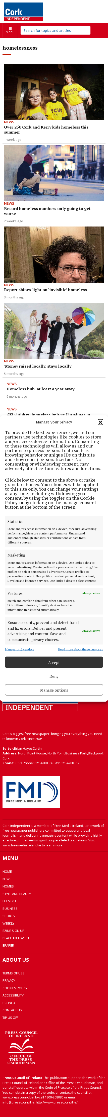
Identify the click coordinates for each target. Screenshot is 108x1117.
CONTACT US (12, 1010)
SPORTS (9, 916)
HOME (7, 871)
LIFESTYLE (10, 901)
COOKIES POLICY (15, 988)
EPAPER (8, 945)
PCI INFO (9, 1002)
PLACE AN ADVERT (16, 938)
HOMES (8, 886)
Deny (54, 676)
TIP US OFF (10, 1017)
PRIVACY (9, 980)
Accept (54, 662)
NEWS (7, 879)
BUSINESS (10, 908)
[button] (100, 421)
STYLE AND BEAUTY (17, 893)
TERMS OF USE (13, 973)
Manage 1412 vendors (19, 649)
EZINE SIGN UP (13, 930)
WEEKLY (8, 923)
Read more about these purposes (80, 649)
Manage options (54, 689)
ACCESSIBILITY (13, 995)
